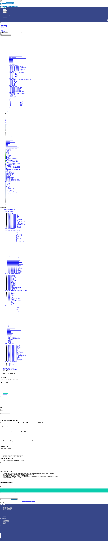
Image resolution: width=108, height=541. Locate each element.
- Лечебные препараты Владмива (13, 237)
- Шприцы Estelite (13, 77)
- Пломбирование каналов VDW (13, 269)
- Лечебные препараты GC (12, 233)
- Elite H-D (11, 63)
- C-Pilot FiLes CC (13, 109)
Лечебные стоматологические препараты (13, 230)
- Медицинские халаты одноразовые (14, 330)
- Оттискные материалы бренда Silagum (14, 257)
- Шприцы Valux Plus (11, 289)
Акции (4, 116)
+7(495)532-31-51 (4, 25)
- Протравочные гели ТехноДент (13, 317)
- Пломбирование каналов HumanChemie (17, 67)
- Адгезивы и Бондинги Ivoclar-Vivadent (14, 219)
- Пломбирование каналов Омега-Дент (14, 271)
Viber (2, 30)
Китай (9, 193)
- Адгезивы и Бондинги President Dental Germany (16, 221)
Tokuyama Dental (15, 179)
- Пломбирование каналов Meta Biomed (17, 69)
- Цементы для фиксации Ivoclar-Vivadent (15, 352)
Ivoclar (9, 150)
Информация (5, 118)
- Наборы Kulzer (10, 297)
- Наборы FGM (12, 82)
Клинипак (12, 194)
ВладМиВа (12, 188)
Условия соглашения (7, 509)
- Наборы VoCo (10, 302)
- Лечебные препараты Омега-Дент (14, 239)
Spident (10, 175)
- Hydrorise (9, 252)
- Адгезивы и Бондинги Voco (12, 225)
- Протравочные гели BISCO (15, 89)
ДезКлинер (12, 190)
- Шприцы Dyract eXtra (14, 75)
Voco (9, 185)
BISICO (10, 129)
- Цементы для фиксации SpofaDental (14, 354)
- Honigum (9, 251)
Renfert (9, 171)
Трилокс (10, 201)
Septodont (11, 174)
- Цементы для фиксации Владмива (14, 358)
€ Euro (4, 9)
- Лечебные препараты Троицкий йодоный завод (16, 241)
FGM (9, 143)
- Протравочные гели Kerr (12, 312)
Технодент (12, 200)
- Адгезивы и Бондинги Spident (13, 222)
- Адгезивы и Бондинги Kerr (12, 220)
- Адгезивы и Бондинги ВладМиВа (14, 226)
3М (7, 125)
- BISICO (11, 61)
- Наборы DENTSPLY (13, 81)
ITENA (10, 149)
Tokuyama (11, 178)
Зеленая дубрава (15, 192)
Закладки (4, 522)
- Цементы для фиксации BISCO (15, 102)
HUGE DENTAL (15, 147)
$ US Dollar (5, 10)
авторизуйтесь (14, 492)
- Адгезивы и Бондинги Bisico (15, 45)
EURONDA (12, 142)
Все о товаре (5, 393)
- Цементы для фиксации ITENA (13, 351)
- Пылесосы (9, 335)
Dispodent (11, 140)
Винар (9, 187)
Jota (8, 152)
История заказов (6, 521)
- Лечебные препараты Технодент (13, 240)
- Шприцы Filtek (10, 281)
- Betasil (11, 60)
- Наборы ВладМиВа (11, 303)
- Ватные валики (12, 96)
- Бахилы (11, 95)
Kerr (8, 154)
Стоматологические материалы (11, 41)
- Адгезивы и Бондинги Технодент (14, 227)
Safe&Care (12, 172)
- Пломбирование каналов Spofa (13, 267)
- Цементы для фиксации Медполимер (14, 359)
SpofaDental (12, 177)
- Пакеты (9, 331)
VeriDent (10, 184)
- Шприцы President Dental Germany (14, 287)
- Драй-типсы (12, 97)
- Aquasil (11, 59)
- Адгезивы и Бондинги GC (12, 218)
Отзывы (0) (5, 394)
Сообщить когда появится (5, 413)
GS (7, 145)
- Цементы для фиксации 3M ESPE (16, 101)
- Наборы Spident (10, 299)
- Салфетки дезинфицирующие (13, 337)
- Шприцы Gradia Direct (11, 282)
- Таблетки (9, 341)
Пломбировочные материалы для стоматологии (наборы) (20, 79)
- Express (9, 249)
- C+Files (11, 108)
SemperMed (12, 173)
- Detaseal (11, 62)
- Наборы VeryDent (10, 301)
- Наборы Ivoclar (12, 83)
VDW (9, 183)
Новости (4, 115)
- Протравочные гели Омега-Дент (13, 315)
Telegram (2, 28)
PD (7, 168)
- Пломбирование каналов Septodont (14, 265)
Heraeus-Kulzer (14, 146)
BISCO (10, 128)
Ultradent (10, 182)
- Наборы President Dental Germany (13, 298)
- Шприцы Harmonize (11, 283)
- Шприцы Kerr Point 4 (11, 284)
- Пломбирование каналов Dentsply (16, 66)
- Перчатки (9, 332)
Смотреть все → (12, 48)
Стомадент (12, 199)
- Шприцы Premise (10, 286)
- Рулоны (9, 336)
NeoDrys (10, 165)
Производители (6, 123)
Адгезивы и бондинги (13, 42)
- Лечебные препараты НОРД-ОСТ (14, 238)
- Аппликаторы (12, 94)
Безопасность (7, 121)
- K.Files (11, 110)
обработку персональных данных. (28, 501)
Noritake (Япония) (16, 167)
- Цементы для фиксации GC (12, 350)
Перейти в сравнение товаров (11, 6)
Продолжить (3, 3)
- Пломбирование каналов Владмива (14, 270)
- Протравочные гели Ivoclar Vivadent (14, 311)
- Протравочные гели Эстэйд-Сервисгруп (15, 318)
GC (7, 144)
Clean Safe (12, 132)
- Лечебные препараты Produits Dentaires (17, 55)
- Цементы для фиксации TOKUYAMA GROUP (16, 355)
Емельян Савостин (16, 191)
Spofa (9, 176)
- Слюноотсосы (10, 339)
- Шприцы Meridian (11, 285)
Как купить (7, 122)
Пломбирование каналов (14, 65)
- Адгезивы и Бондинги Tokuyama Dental (15, 223)
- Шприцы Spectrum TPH (12, 288)
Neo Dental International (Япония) (12, 164)
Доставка (6, 120)
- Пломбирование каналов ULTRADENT (15, 268)
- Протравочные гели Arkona (15, 88)
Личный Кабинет (6, 520)
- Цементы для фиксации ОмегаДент (14, 360)
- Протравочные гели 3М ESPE (15, 87)
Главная (4, 38)
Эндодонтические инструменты (15, 107)
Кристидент (12, 195)
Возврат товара (6, 515)
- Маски (8, 329)
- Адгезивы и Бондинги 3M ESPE (16, 44)
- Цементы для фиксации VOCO (13, 357)
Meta (8, 157)
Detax (9, 139)
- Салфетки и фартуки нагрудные (13, 338)
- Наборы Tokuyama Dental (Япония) (14, 300)
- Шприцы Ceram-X (13, 73)
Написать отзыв (8, 398)
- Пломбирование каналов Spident (13, 266)
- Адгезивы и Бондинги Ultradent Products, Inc (16, 224)
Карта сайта (5, 514)
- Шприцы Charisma (13, 74)
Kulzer (9, 155)
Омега (9, 198)
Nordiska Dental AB (16, 166)
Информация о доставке (7, 507)
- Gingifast (9, 250)
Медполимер (13, 196)
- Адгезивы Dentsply (13, 43)
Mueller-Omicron (15, 160)
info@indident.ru (4, 31)
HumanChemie (14, 148)
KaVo (9, 153)
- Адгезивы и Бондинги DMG (15, 46)
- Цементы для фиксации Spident (13, 353)
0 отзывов (2, 398)
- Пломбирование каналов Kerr (15, 68)
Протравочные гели (13, 86)
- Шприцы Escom (13, 76)
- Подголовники (10, 333)
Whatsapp (2, 27)
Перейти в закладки (10, 3)
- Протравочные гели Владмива (13, 314)
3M (7, 124)
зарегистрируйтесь (22, 492)
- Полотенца (9, 334)
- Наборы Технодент (11, 304)
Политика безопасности (7, 508)
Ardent (9, 126)
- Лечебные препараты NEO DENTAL (17, 54)
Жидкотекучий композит (14, 49)
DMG (9, 141)
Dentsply (10, 138)
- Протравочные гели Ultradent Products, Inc (15, 313)
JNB (8, 151)
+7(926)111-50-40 (4, 26)
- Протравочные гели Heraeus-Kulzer (16, 91)
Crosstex (10, 133)
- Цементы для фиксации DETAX (16, 104)
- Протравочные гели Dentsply (15, 90)
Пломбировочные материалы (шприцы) (17, 72)
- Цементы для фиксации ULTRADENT (15, 356)
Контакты (4, 117)
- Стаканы (9, 340)
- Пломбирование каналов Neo (15, 70)
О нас (6, 119)
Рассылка (4, 523)
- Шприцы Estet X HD (11, 280)
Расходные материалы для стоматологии (17, 93)
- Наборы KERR (12, 84)
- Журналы (11, 98)
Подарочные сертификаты (8, 528)
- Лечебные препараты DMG (12, 232)
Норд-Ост (11, 197)
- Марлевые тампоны (11, 328)
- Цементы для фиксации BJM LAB (16, 103)
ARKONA (12, 127)
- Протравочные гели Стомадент (13, 316)
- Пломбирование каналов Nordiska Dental (15, 264)
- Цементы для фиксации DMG (15, 105)
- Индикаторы (10, 327)
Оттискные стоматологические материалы (17, 58)
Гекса (9, 189)
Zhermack (11, 186)
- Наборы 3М (12, 80)
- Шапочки (9, 342)
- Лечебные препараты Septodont (15, 56)
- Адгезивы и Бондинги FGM (15, 47)
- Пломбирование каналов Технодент (14, 272)
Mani (9, 156)
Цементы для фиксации (14, 100)
